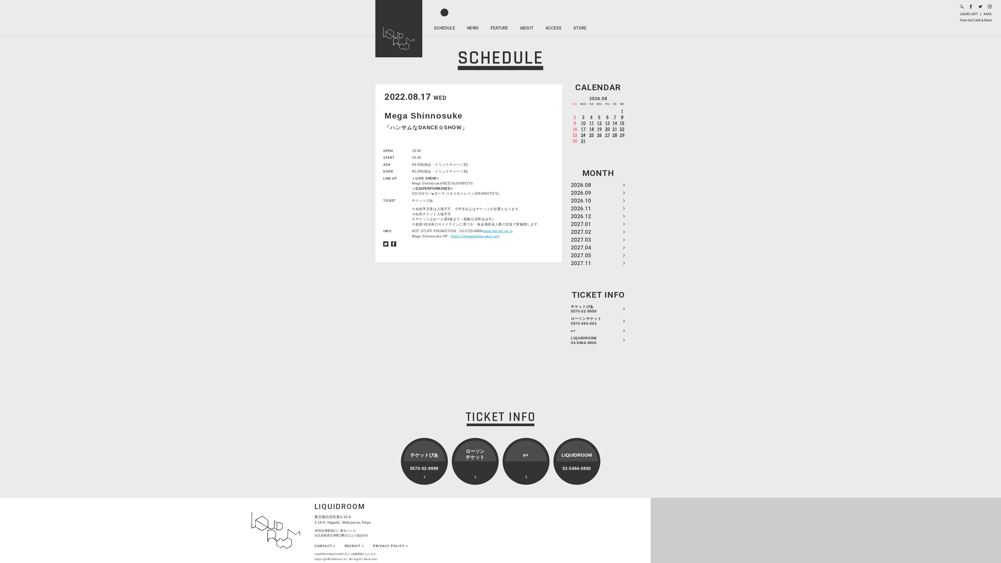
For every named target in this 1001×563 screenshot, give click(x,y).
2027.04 (581, 247)
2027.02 (581, 232)
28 (614, 135)
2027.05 (581, 255)
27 (607, 135)
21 (614, 129)
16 (574, 129)
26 (599, 135)
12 (599, 123)
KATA (988, 14)
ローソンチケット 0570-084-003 (586, 320)
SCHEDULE (444, 28)
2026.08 (581, 185)
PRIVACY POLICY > (390, 546)
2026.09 (581, 192)
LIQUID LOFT (969, 14)
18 (591, 129)
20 (607, 129)
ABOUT (527, 28)
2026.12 (581, 216)
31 (583, 141)
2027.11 (581, 263)
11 (591, 123)
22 (622, 129)
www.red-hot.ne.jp (497, 231)
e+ (573, 331)
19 (599, 129)
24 (583, 135)
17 (583, 129)
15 (622, 123)
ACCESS (553, 28)
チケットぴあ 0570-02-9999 (583, 308)
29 (622, 135)
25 (591, 135)
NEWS (473, 28)
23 (574, 135)
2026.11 (581, 208)
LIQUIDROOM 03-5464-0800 (584, 340)
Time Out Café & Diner (976, 20)
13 (607, 123)
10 (583, 123)
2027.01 (581, 224)
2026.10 (581, 200)
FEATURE (499, 28)
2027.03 (581, 239)
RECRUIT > (354, 546)
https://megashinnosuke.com (475, 236)
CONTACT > (324, 546)
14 (614, 123)
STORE (580, 28)
